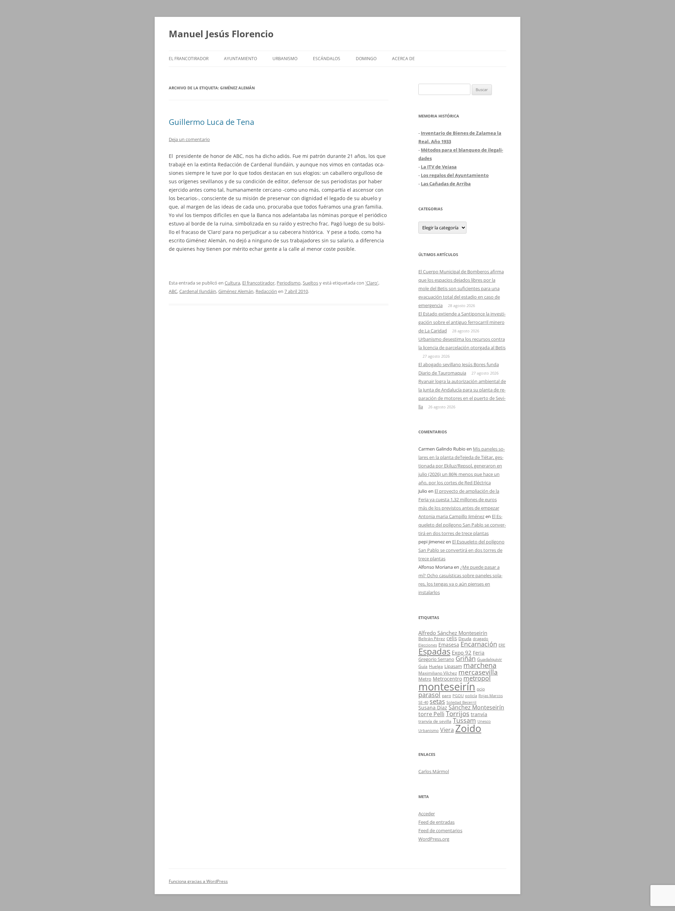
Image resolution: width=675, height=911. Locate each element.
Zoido (468, 728)
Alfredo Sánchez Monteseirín (452, 632)
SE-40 (423, 702)
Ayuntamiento (240, 59)
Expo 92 (461, 652)
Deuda (464, 639)
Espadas (434, 651)
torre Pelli (431, 714)
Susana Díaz (432, 707)
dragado (480, 638)
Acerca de (403, 59)
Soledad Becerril (461, 702)
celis (451, 638)
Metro (424, 679)
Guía (423, 666)
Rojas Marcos (490, 695)
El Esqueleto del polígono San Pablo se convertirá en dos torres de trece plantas (462, 524)
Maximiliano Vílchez (437, 673)
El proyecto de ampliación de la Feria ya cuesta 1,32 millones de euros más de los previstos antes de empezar (458, 499)
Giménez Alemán (235, 291)
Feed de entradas (436, 822)
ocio (481, 689)
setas (437, 701)
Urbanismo (284, 59)
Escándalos (326, 59)
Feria (478, 652)
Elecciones (427, 645)
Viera (447, 730)
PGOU (458, 695)
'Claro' (371, 283)
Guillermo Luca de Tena (211, 121)
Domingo (366, 59)
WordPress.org (433, 839)
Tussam (464, 720)
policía (471, 695)
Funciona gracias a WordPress (198, 881)
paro (446, 695)
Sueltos (310, 283)
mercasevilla (478, 672)
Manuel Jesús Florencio (221, 33)
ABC (173, 291)
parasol (429, 694)
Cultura (232, 283)
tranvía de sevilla (434, 721)
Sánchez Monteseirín (476, 707)
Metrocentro (447, 678)
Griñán (466, 658)
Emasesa (448, 644)
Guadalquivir (489, 659)
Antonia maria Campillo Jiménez (451, 516)
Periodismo (289, 283)
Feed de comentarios (440, 830)
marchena (479, 665)
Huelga (436, 666)
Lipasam (453, 666)
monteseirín (446, 687)
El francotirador (188, 59)
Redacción (266, 291)
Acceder (426, 813)
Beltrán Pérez (431, 639)
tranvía (479, 714)
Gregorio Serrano (436, 659)
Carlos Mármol (433, 771)
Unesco (484, 721)
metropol (477, 678)
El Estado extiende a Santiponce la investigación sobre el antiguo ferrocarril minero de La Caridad (462, 322)
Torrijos (457, 713)
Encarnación (479, 644)
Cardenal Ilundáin (197, 291)
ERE (502, 645)
